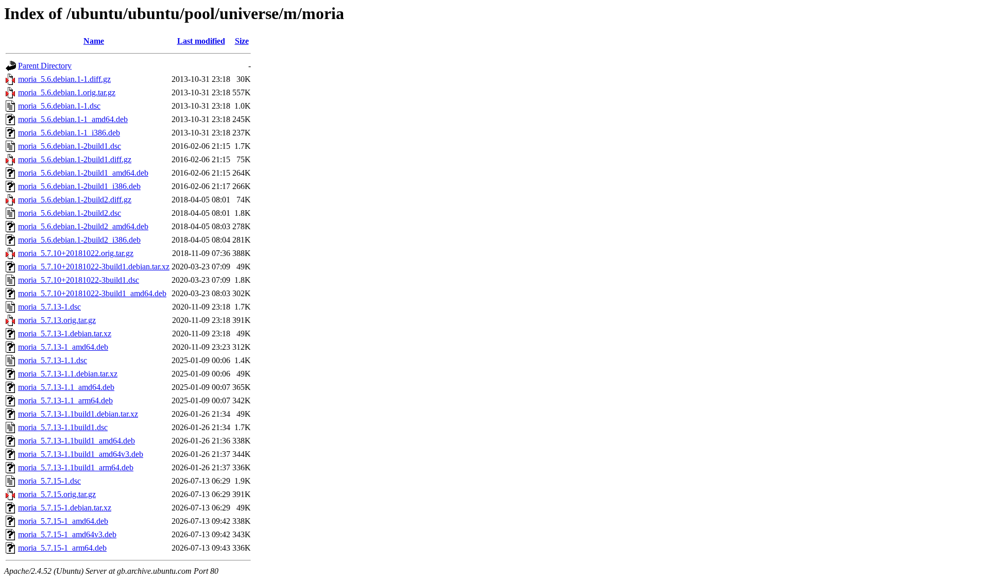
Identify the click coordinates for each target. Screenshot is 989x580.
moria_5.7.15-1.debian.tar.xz (64, 507)
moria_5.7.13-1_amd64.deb (63, 347)
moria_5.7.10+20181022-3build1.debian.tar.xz (93, 266)
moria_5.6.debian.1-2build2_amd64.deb (83, 226)
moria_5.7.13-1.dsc (49, 306)
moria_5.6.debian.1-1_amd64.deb (73, 119)
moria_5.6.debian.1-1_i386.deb (69, 132)
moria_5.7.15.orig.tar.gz (57, 494)
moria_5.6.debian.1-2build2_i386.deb (79, 239)
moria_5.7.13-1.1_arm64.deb (65, 400)
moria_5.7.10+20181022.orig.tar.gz (75, 253)
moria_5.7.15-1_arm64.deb (62, 547)
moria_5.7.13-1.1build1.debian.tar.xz (78, 414)
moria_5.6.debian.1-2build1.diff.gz (74, 159)
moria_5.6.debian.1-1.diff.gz (64, 79)
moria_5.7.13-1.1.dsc (52, 360)
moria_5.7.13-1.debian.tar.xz (64, 333)
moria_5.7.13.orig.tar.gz (57, 320)
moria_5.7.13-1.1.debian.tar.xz (67, 373)
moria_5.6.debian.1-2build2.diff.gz (74, 199)
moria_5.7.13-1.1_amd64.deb (66, 387)
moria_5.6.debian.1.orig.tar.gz (66, 92)
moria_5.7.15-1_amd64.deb (63, 521)
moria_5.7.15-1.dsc (49, 480)
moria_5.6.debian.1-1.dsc (59, 105)
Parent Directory (45, 65)
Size (242, 41)
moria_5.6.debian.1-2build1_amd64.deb (83, 172)
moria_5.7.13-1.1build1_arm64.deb (75, 467)
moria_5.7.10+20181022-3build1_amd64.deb (92, 293)
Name (93, 41)
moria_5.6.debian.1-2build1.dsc (69, 146)
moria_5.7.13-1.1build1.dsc (63, 427)
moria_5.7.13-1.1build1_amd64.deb (76, 440)
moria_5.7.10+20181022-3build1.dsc (78, 280)
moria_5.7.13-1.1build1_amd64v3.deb (80, 454)
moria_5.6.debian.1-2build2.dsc (69, 213)
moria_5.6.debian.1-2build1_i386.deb (79, 186)
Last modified (201, 41)
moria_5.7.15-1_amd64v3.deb (67, 534)
